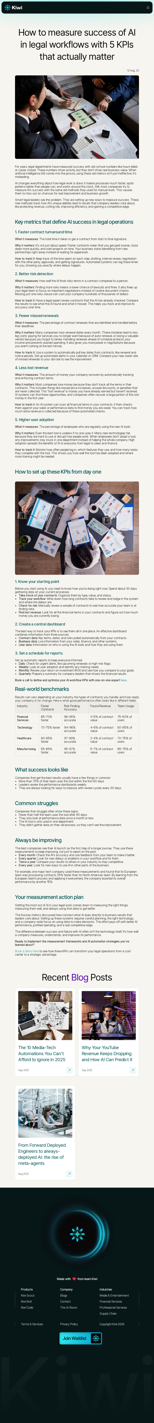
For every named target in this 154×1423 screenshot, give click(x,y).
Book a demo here (27, 951)
